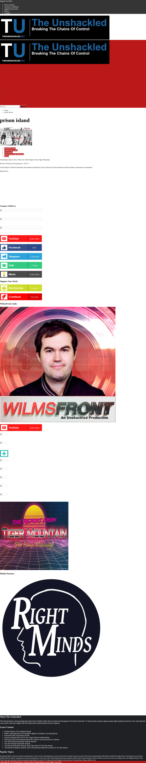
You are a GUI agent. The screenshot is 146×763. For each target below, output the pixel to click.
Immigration (20, 758)
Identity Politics (10, 758)
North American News (85, 758)
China (36, 756)
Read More (4, 171)
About (6, 11)
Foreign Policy (120, 756)
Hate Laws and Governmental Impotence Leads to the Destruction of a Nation (31, 739)
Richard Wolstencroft (7, 163)
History (6, 100)
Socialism (25, 760)
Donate (6, 90)
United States (67, 760)
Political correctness (104, 758)
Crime (40, 756)
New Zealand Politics (70, 758)
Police (95, 758)
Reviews (7, 102)
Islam (41, 758)
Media (53, 758)
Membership (8, 88)
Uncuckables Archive (16, 83)
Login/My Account (11, 9)
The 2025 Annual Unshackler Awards (17, 744)
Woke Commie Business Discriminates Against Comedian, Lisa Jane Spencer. (31, 733)
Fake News (105, 756)
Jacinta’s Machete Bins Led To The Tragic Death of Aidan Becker (27, 737)
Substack (7, 86)
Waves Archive (14, 81)
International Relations (32, 758)
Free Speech (130, 756)
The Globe (47, 760)
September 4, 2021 (21, 163)
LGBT (49, 758)
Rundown (14, 760)
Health (2, 758)
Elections (88, 756)
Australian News (10, 148)
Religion (131, 758)
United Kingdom (57, 760)
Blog (6, 93)
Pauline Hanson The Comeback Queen (17, 731)
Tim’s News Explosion (16, 72)
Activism (15, 756)
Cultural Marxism (47, 756)
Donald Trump (72, 756)
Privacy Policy (9, 5)
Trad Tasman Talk (15, 79)
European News (96, 756)
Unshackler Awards (11, 95)
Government (8, 152)
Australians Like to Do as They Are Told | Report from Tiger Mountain (25, 160)
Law (45, 758)
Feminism (113, 756)
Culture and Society (11, 150)
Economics (80, 756)
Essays (6, 97)
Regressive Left (123, 758)
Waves (85, 760)
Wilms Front (13, 74)
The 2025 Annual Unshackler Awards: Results (20, 741)
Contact (7, 13)
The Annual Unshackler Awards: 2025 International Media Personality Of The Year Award (36, 748)
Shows (6, 69)
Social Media (33, 760)
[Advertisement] (73, 188)
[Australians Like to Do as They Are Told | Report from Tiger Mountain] (16, 145)
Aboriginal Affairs (6, 756)
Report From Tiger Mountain (14, 154)
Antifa (20, 756)
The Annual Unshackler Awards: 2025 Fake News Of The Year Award (28, 746)
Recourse (114, 758)
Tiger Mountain (14, 76)
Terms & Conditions (11, 7)
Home (6, 67)
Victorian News (77, 760)
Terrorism (40, 760)
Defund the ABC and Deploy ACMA (16, 735)
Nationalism (59, 758)
